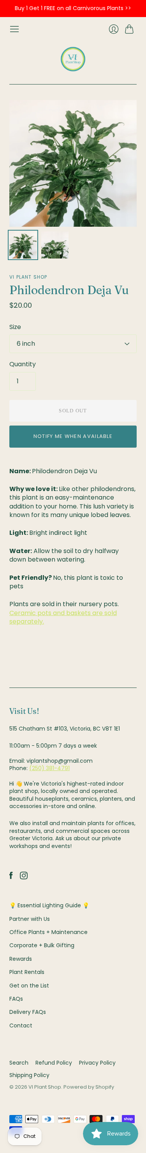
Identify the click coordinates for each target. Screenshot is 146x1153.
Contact (20, 1025)
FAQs (16, 999)
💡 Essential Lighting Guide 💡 (49, 905)
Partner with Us (29, 919)
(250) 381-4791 (49, 768)
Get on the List (29, 985)
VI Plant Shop (28, 277)
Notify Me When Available (73, 436)
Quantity (22, 364)
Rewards (20, 959)
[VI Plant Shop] (73, 59)
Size (15, 327)
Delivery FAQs (27, 1012)
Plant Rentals (26, 972)
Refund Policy (53, 1063)
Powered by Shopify (88, 1087)
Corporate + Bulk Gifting (41, 945)
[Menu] (14, 29)
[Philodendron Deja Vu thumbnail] (23, 245)
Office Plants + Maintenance (48, 932)
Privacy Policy (97, 1063)
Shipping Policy (29, 1075)
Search (18, 1063)
